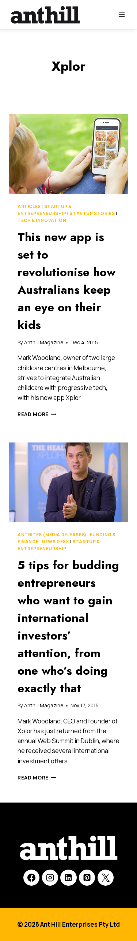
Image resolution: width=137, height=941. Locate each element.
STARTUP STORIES (92, 213)
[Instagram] (50, 878)
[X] (106, 878)
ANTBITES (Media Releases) (52, 534)
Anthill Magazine (43, 342)
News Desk (55, 541)
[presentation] (68, 154)
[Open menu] (121, 14)
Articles (29, 206)
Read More (37, 414)
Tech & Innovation (42, 220)
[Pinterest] (87, 878)
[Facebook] (31, 878)
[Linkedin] (68, 878)
